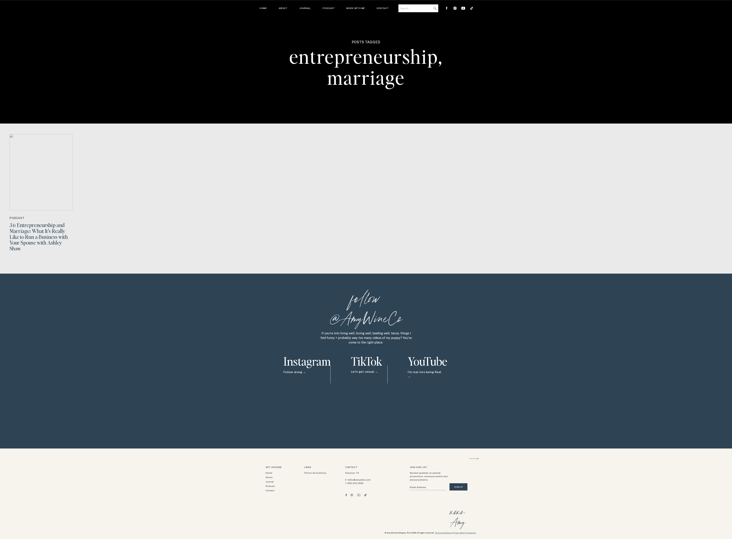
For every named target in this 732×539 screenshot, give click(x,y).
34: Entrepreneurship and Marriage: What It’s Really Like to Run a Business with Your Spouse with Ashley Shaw (39, 236)
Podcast (17, 218)
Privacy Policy (459, 533)
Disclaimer (471, 533)
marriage (366, 77)
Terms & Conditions (443, 533)
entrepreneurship (363, 56)
